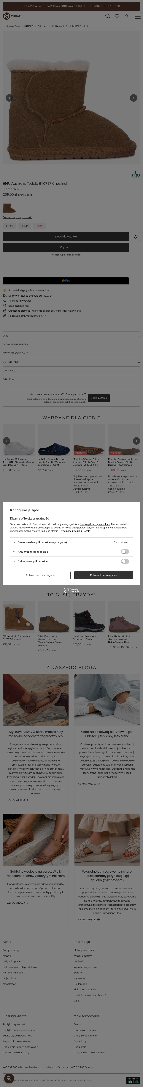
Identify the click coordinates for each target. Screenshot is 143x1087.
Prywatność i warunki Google (74, 531)
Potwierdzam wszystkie (103, 575)
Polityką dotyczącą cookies (95, 524)
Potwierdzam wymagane (40, 575)
